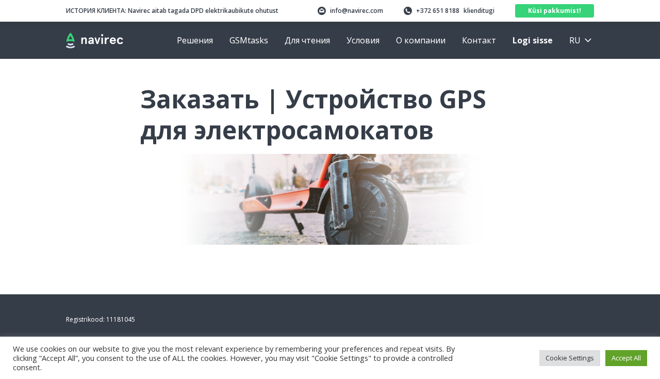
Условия (363, 40)
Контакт (479, 40)
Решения (195, 40)
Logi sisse (533, 40)
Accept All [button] (626, 357)
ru (575, 40)
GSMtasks (248, 40)
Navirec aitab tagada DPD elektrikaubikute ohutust (172, 10)
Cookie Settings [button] (570, 357)
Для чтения (307, 40)
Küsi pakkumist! (554, 10)
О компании (421, 40)
